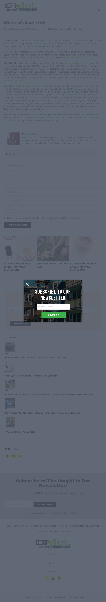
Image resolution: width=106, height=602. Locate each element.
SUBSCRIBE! (53, 315)
